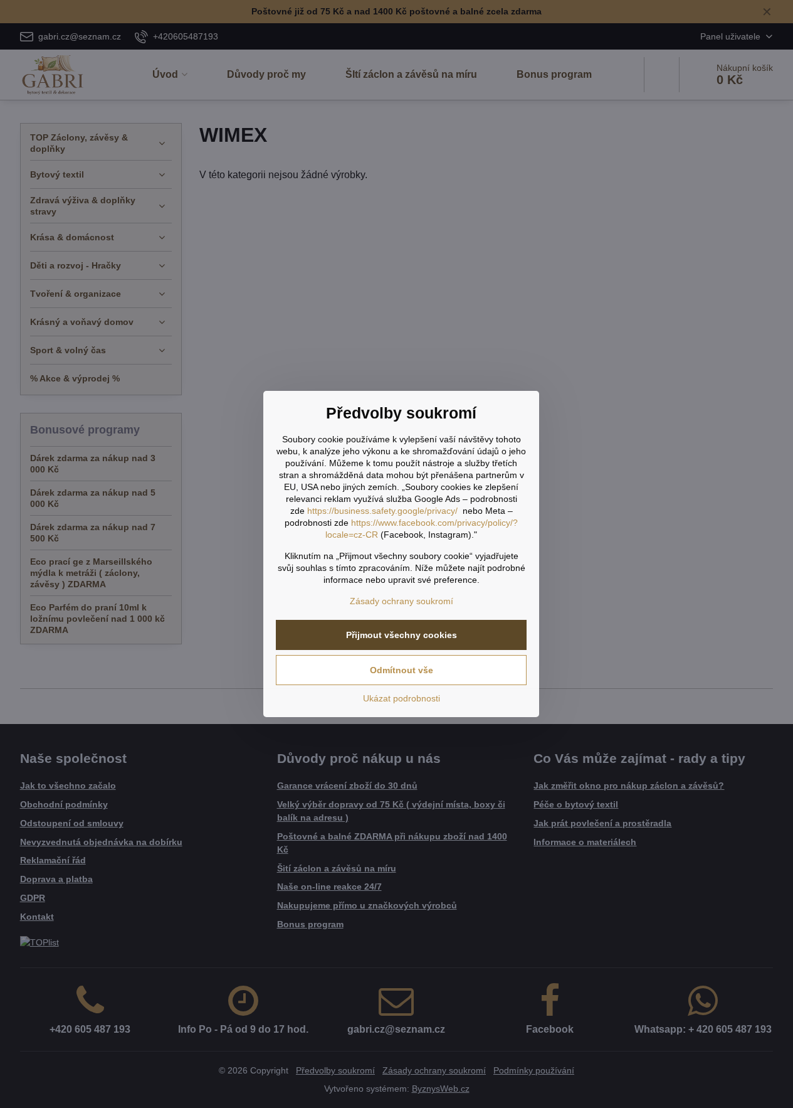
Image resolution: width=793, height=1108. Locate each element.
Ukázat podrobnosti (401, 698)
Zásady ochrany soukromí (401, 601)
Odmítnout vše (401, 670)
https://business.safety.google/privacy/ (382, 511)
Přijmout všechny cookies (401, 635)
